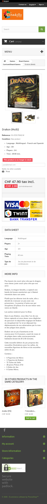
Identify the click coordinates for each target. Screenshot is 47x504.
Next (38, 117)
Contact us (22, 4)
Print (8, 172)
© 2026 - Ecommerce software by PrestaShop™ (20, 497)
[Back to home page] (23, 1)
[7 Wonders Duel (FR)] (35, 398)
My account (8, 443)
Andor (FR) (6, 411)
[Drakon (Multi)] (17, 117)
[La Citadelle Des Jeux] (23, 14)
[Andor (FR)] (12, 398)
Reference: (6, 135)
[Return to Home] (4, 61)
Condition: (6, 139)
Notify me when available (11, 169)
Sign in (41, 4)
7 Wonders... (30, 411)
